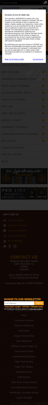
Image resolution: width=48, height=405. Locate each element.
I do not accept (38, 59)
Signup (39, 303)
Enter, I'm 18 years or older (14, 59)
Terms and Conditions (36, 309)
